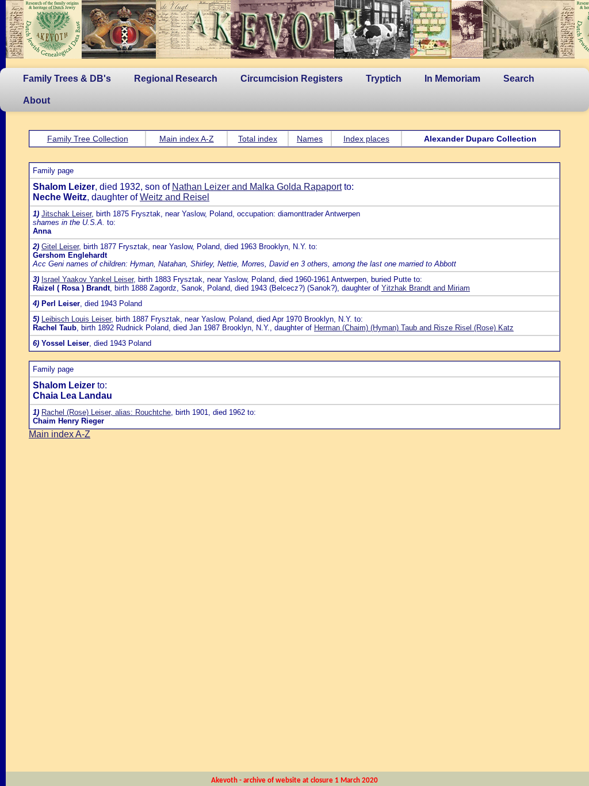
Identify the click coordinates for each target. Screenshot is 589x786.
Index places (366, 138)
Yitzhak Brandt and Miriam (425, 288)
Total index (257, 138)
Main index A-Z (186, 138)
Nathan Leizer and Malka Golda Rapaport (257, 187)
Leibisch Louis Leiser (76, 319)
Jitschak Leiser (66, 213)
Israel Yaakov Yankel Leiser (87, 279)
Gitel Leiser (60, 246)
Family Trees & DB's (67, 78)
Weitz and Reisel (174, 197)
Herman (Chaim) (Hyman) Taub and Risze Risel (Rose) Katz (414, 327)
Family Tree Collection (87, 138)
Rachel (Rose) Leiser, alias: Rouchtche (106, 412)
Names (310, 138)
